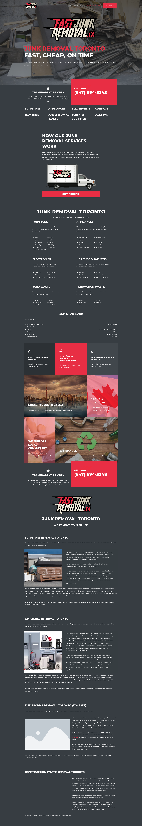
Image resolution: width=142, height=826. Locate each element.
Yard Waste (41, 286)
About (76, 6)
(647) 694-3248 (90, 92)
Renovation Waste (91, 286)
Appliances (85, 221)
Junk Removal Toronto (93, 6)
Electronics (41, 259)
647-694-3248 (110, 6)
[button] (71, 194)
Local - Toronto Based (45, 405)
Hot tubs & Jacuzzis (91, 259)
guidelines (75, 737)
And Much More (71, 314)
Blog (81, 6)
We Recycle (68, 450)
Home (69, 6)
